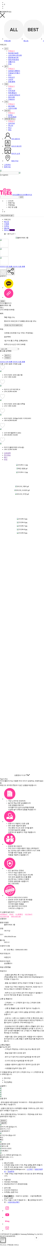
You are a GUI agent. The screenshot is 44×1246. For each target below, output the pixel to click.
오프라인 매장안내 (11, 1190)
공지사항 (7, 1188)
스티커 (10, 79)
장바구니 (7, 355)
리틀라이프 (28, 195)
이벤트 (6, 226)
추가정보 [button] (7, 455)
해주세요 (5, 12)
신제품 (6, 224)
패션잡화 (11, 106)
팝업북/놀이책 (13, 57)
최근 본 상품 (12, 207)
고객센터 (7, 165)
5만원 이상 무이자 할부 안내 (13, 325)
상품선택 (3, 1123)
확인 (1, 1140)
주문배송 (11, 205)
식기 (9, 88)
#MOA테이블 (16, 916)
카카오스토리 (6, 1148)
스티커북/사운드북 (15, 55)
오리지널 (11, 123)
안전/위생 (11, 91)
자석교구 (11, 77)
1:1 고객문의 (17, 1003)
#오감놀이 (28, 914)
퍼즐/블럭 (11, 82)
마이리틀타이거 (18, 195)
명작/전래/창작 (13, 59)
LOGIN (10, 201)
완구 (6, 66)
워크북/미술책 (13, 53)
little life (7, 110)
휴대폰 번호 (4, 1157)
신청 (1, 1159)
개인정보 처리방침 (11, 1182)
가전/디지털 (12, 108)
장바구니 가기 (5, 1129)
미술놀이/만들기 (14, 73)
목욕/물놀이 (12, 93)
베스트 (6, 222)
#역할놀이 (3, 914)
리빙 (6, 84)
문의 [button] (5, 459)
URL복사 (5, 1151)
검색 (21, 197)
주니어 (10, 125)
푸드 (9, 130)
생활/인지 (11, 62)
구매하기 (7, 358)
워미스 (6, 230)
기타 (6, 101)
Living (10, 115)
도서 (6, 48)
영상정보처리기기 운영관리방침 (15, 1184)
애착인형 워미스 (10, 119)
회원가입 (7, 167)
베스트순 (7, 1078)
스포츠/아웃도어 (14, 95)
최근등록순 (8, 1082)
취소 (1, 1137)
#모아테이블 (4, 916)
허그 (9, 128)
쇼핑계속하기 (5, 1131)
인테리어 (11, 99)
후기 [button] (5, 457)
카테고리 (7, 215)
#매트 (11, 914)
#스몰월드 (19, 914)
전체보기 (11, 51)
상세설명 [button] (7, 453)
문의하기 (3, 1120)
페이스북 (5, 1146)
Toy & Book (12, 117)
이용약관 (7, 1180)
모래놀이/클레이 (14, 71)
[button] (6, 266)
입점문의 (11, 1171)
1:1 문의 (30, 1169)
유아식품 (11, 97)
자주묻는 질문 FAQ (11, 1192)
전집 (9, 64)
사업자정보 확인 (14, 1202)
